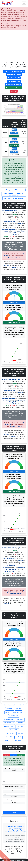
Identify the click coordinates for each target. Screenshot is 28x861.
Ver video (14, 91)
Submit (14, 812)
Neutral (14, 755)
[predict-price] (7, 3)
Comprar (21, 755)
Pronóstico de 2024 (14, 78)
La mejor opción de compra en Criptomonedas (13, 194)
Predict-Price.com (21, 860)
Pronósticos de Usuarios (13, 84)
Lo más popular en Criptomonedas (13, 190)
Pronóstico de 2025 (14, 81)
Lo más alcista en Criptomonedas (14, 198)
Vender (6, 755)
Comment (14, 802)
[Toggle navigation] (24, 3)
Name (14, 791)
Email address (14, 797)
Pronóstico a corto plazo (13, 88)
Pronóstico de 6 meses (14, 75)
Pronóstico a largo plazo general (14, 71)
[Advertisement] (14, 46)
